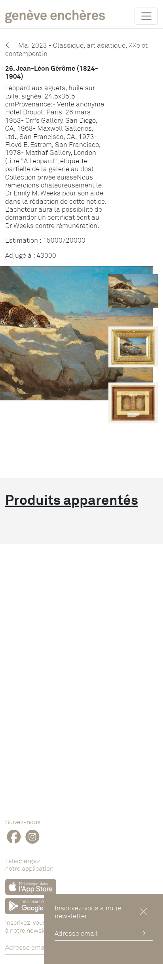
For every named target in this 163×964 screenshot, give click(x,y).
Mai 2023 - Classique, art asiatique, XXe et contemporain (76, 49)
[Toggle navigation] (146, 16)
